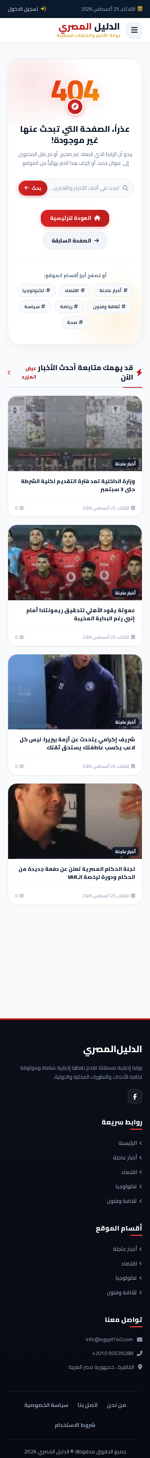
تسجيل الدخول (23, 9)
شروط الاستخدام (75, 1425)
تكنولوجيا (126, 1186)
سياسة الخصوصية (46, 1405)
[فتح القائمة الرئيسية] (134, 30)
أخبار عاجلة (125, 1157)
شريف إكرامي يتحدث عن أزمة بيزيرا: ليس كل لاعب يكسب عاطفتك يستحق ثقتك (77, 743)
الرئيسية (127, 1143)
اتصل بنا (88, 1405)
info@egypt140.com (109, 1339)
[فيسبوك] (135, 1096)
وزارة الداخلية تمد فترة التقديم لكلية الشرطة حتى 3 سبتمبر (78, 485)
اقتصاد (129, 1172)
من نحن (116, 1405)
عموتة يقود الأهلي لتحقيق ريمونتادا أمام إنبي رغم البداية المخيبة (80, 614)
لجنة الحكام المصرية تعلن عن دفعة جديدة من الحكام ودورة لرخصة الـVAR (76, 873)
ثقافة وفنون (122, 1201)
